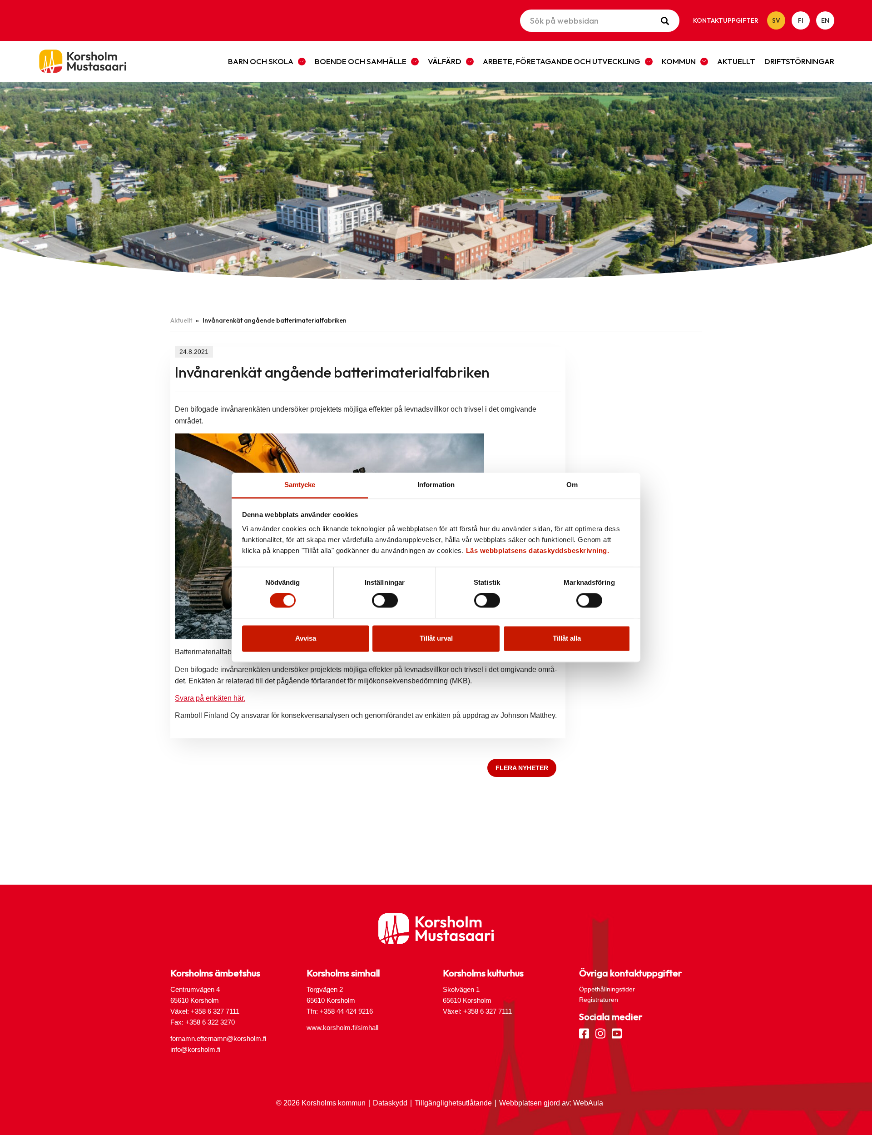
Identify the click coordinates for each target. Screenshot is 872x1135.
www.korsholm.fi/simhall (342, 1027)
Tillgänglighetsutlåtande (453, 1103)
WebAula (588, 1103)
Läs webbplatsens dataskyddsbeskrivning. (537, 550)
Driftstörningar (799, 61)
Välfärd (444, 61)
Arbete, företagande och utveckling (561, 61)
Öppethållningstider (607, 989)
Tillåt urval (436, 638)
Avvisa (305, 638)
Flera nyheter (521, 768)
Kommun (679, 61)
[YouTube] (617, 1033)
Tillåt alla (567, 638)
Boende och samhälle (360, 61)
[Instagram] (600, 1033)
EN (825, 20)
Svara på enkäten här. (210, 698)
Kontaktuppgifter (725, 20)
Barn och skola (260, 61)
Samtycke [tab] (300, 484)
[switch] (385, 600)
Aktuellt (736, 61)
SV (776, 20)
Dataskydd (390, 1103)
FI (800, 20)
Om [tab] (572, 484)
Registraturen (598, 999)
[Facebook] (584, 1033)
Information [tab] (436, 484)
